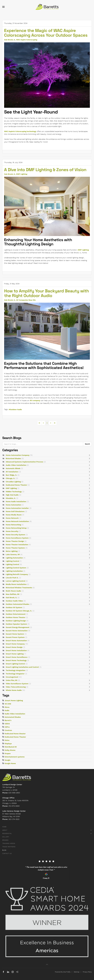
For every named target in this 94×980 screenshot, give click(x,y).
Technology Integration (15, 670)
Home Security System (15, 535)
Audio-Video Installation (16, 465)
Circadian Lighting (13, 482)
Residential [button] (7, 833)
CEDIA (7, 724)
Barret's (8, 720)
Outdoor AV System (14, 607)
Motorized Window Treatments (19, 588)
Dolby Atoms (10, 750)
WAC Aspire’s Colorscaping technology (20, 131)
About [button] (4, 830)
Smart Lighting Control (15, 664)
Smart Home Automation (16, 641)
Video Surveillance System (17, 684)
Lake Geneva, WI (13, 554)
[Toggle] (90, 455)
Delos (7, 740)
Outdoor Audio (16, 409)
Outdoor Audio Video (14, 601)
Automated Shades (13, 717)
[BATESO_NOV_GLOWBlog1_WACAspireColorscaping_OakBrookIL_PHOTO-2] (47, 75)
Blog (4, 850)
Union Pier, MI (11, 680)
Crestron (8, 730)
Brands (5, 840)
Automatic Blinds (13, 468)
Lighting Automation (14, 558)
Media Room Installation (16, 584)
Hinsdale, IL (11, 498)
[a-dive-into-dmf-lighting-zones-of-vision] (47, 206)
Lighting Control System (16, 568)
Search (87, 444)
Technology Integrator (15, 674)
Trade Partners (8, 847)
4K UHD (8, 704)
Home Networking (13, 525)
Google (7, 760)
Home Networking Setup (16, 528)
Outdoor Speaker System (16, 624)
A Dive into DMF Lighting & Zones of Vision (45, 169)
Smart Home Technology (16, 660)
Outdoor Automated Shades (17, 604)
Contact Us (7, 853)
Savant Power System (15, 637)
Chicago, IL (10, 478)
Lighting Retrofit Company (17, 574)
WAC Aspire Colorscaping (26, 40)
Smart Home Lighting (15, 654)
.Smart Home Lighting (14, 700)
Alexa (7, 707)
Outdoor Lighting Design (16, 621)
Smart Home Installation (16, 650)
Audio (7, 710)
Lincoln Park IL (12, 578)
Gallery (5, 837)
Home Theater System (15, 548)
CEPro (7, 727)
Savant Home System (15, 634)
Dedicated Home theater (15, 734)
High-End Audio (12, 495)
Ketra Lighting (11, 551)
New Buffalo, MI (12, 594)
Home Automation (14, 505)
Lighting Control (12, 561)
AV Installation (12, 472)
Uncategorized (12, 677)
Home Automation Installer (17, 508)
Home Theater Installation (17, 545)
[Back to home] (47, 7)
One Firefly (66, 972)
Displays (8, 744)
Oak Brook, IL (9, 40)
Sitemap (76, 972)
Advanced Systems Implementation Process (24, 462)
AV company (35, 400)
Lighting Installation (14, 571)
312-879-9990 (14, 806)
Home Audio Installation (16, 502)
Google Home (10, 763)
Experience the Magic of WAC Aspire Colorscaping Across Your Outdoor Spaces (45, 33)
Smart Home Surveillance (16, 657)
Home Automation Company (17, 455)
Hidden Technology (14, 492)
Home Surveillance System (17, 538)
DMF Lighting (21, 174)
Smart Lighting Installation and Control (22, 667)
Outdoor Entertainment (16, 614)
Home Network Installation (17, 521)
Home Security (12, 531)
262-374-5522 (13, 819)
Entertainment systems (15, 757)
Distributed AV (11, 747)
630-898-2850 (14, 793)
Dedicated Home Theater (16, 485)
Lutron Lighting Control (15, 581)
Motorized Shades (13, 458)
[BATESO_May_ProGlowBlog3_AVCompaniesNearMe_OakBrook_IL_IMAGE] (47, 331)
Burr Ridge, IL (11, 475)
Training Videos (8, 843)
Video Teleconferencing (16, 687)
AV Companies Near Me (26, 300)
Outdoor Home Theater (15, 617)
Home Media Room (14, 515)
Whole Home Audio (14, 690)
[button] (3, 7)
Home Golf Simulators (15, 511)
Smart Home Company (15, 644)
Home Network (12, 518)
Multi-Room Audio (13, 591)
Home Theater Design (15, 541)
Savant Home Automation (17, 631)
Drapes (8, 753)
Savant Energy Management (17, 627)
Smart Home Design (14, 647)
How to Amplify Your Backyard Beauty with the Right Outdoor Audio (46, 293)
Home (4, 827)
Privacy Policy (87, 972)
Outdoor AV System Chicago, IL (19, 611)
